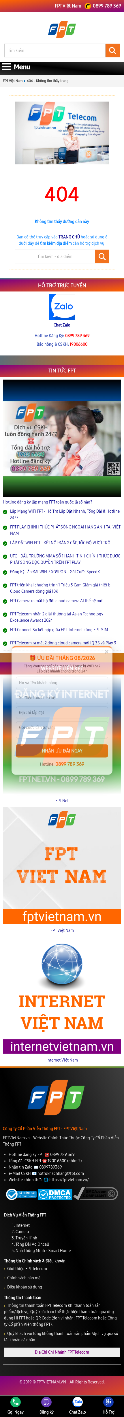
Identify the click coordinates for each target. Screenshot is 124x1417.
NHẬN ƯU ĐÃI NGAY (62, 749)
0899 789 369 (69, 762)
